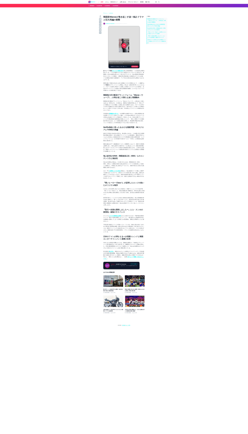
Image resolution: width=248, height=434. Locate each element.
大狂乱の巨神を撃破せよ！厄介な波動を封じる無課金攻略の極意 (134, 310)
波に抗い (111, 251)
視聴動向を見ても (113, 113)
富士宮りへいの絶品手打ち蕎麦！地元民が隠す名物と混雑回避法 (113, 290)
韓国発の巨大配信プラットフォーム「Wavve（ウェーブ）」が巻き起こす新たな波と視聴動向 (156, 20)
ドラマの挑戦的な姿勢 (115, 215)
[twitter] (100, 22)
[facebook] (100, 19)
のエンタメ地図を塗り (118, 70)
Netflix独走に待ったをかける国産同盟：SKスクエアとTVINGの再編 (156, 25)
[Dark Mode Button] (156, 2)
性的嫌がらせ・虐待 (126, 325)
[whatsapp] (100, 25)
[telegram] (100, 27)
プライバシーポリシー (133, 2)
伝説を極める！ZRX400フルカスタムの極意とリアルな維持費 (113, 310)
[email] (100, 32)
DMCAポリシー (114, 2)
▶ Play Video (134, 66)
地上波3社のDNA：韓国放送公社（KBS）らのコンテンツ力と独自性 (156, 28)
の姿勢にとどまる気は (115, 171)
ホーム (107, 2)
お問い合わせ (123, 2)
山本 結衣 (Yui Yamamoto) (121, 264)
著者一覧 (147, 2)
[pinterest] (100, 30)
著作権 (141, 2)
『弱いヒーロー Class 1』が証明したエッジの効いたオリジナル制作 (156, 32)
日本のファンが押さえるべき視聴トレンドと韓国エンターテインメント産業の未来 (156, 41)
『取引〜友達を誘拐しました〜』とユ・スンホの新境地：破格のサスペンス (156, 36)
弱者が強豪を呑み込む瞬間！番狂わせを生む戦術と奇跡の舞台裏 (134, 290)
